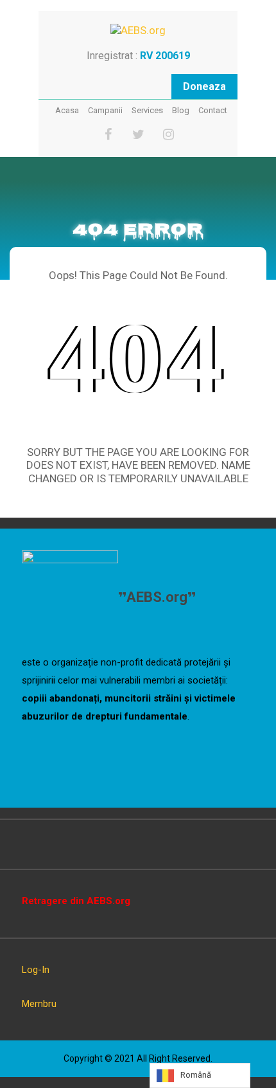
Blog (180, 110)
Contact (212, 110)
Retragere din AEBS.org (76, 901)
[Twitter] (138, 135)
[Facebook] (108, 135)
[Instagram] (168, 135)
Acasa (67, 110)
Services (147, 110)
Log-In (35, 969)
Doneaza (204, 86)
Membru (39, 1004)
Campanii (105, 110)
